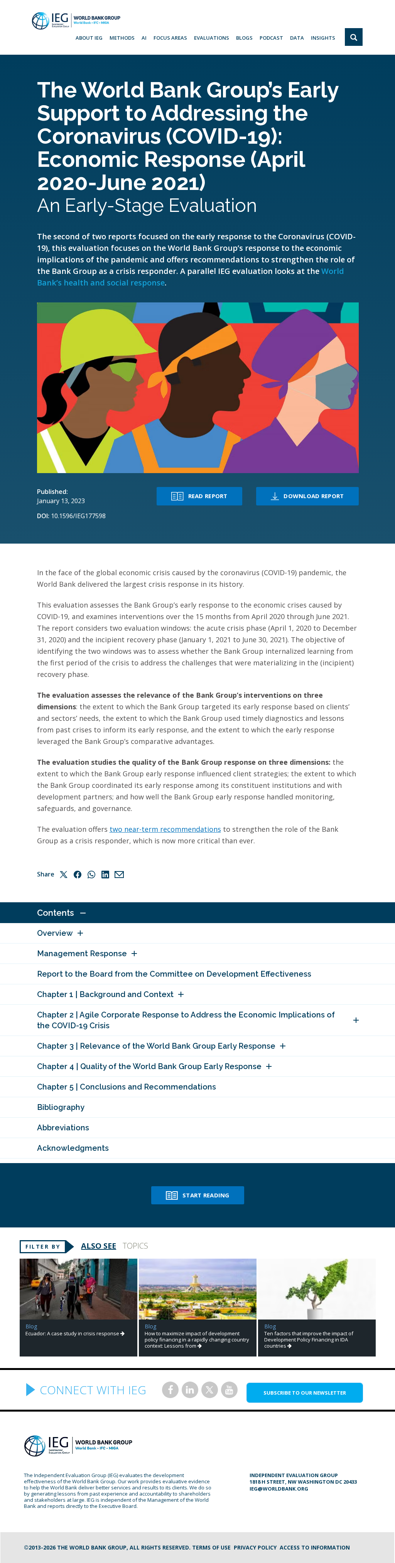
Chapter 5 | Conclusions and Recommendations (126, 1086)
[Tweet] (63, 875)
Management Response (82, 953)
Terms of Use (211, 1547)
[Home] (76, 21)
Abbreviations (63, 1127)
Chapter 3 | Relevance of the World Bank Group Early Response (156, 1046)
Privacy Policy (255, 1547)
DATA (297, 37)
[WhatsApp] (91, 875)
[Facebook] (77, 875)
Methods (122, 37)
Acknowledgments (73, 1148)
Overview (55, 933)
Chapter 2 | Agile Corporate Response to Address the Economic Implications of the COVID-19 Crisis (186, 1020)
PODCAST (271, 37)
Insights (323, 37)
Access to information (315, 1547)
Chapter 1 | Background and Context (105, 994)
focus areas (170, 37)
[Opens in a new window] (170, 1390)
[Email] (119, 875)
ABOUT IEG (89, 37)
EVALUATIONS (211, 37)
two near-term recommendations (165, 829)
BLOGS (244, 37)
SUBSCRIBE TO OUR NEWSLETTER (304, 1392)
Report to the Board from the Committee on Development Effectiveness (174, 974)
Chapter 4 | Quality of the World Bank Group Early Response (149, 1066)
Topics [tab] (135, 1246)
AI (144, 37)
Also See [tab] (98, 1246)
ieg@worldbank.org (279, 1488)
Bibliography (60, 1107)
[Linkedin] (105, 875)
